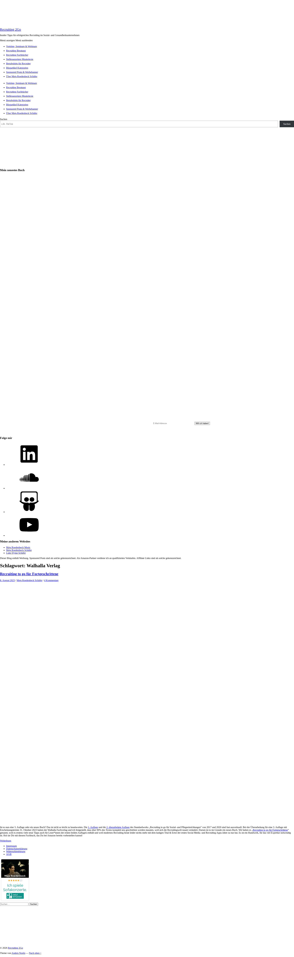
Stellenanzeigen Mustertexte (19, 59)
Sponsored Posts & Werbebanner (22, 72)
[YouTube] (29, 535)
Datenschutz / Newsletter (126, 432)
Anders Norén (18, 953)
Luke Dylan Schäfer (16, 553)
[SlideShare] (29, 512)
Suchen (3, 119)
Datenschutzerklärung (16, 848)
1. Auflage (93, 827)
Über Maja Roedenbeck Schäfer (21, 76)
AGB (8, 854)
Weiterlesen (5, 840)
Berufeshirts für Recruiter (18, 63)
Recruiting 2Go (10, 29)
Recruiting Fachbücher (17, 55)
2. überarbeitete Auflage (118, 827)
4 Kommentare (51, 580)
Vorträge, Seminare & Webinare (21, 46)
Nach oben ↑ (35, 953)
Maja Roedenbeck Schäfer (19, 550)
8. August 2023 (7, 580)
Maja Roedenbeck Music (18, 547)
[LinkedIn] (29, 464)
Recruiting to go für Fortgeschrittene (29, 574)
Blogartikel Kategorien (17, 68)
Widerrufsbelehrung (15, 851)
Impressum (11, 846)
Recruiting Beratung (16, 50)
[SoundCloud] (29, 488)
